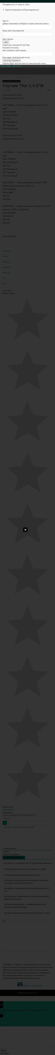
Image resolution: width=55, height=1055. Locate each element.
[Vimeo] (11, 15)
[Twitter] (9, 15)
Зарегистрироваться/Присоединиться (22, 10)
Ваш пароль (8, 39)
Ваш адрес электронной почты (16, 57)
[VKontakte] (13, 15)
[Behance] (3, 15)
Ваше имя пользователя (13, 30)
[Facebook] (5, 15)
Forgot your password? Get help (16, 45)
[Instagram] (7, 15)
